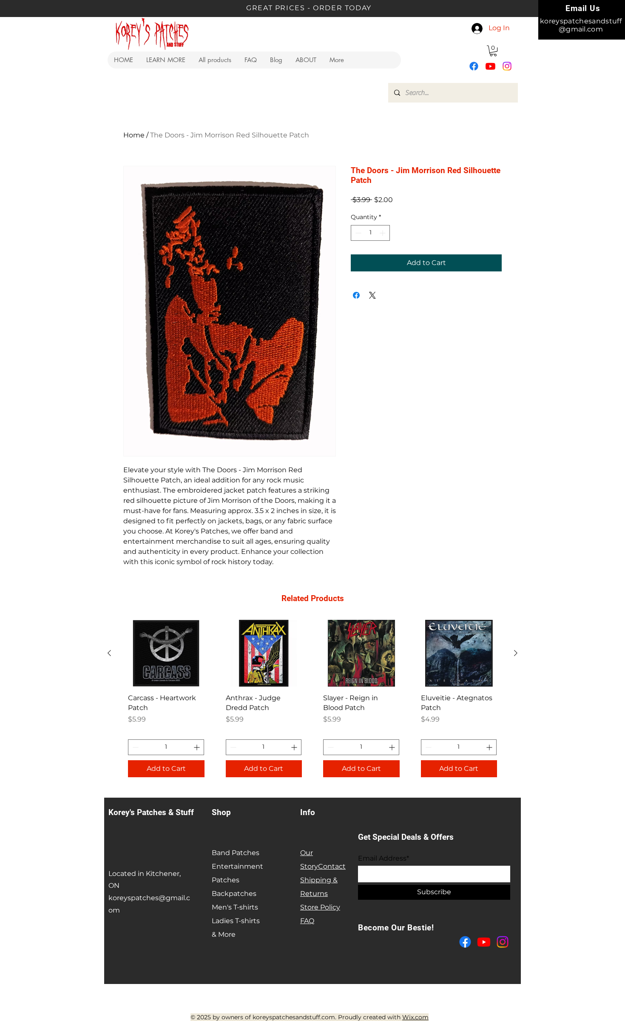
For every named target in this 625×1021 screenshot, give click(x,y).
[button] (165, 59)
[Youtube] (490, 66)
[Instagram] (507, 66)
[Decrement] (357, 232)
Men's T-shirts (235, 907)
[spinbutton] (370, 232)
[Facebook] (474, 66)
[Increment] (383, 232)
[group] (312, 701)
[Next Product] (516, 653)
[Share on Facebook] (356, 295)
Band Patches (235, 853)
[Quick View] (166, 653)
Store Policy (320, 907)
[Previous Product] (109, 653)
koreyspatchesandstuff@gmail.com (581, 25)
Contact (332, 866)
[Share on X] (372, 295)
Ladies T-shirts (236, 921)
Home (134, 135)
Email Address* (383, 858)
